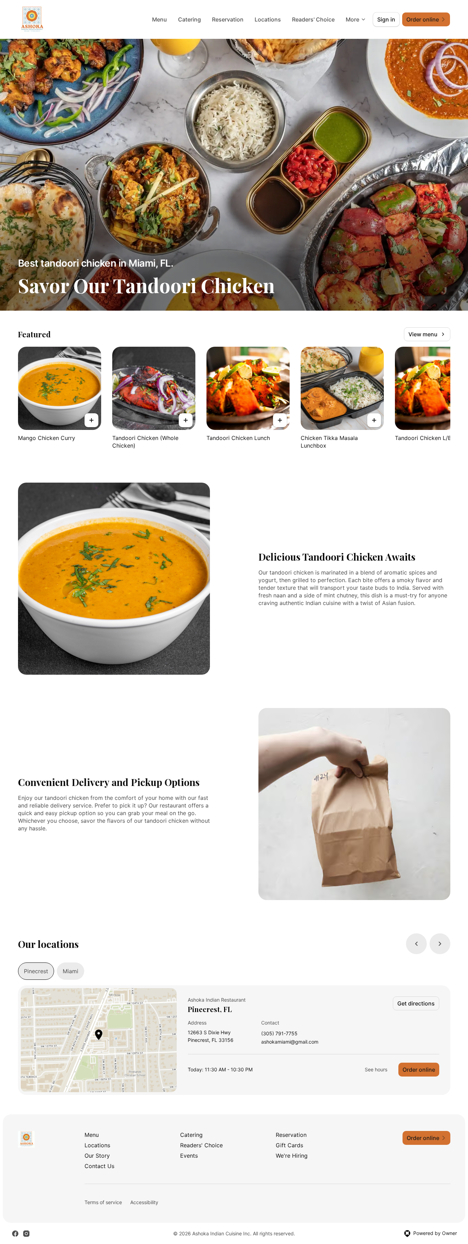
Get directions (416, 1003)
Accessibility (144, 1202)
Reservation (228, 19)
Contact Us (99, 1166)
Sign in (386, 19)
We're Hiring (292, 1155)
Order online (419, 1069)
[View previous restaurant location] (416, 943)
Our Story (97, 1155)
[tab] (36, 971)
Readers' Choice (313, 19)
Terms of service (103, 1202)
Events (189, 1155)
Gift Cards (289, 1145)
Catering (189, 19)
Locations (268, 19)
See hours (376, 1069)
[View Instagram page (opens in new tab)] (26, 1233)
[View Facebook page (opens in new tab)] (15, 1233)
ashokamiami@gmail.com (289, 1042)
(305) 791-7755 (279, 1033)
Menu (159, 19)
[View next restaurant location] (440, 943)
